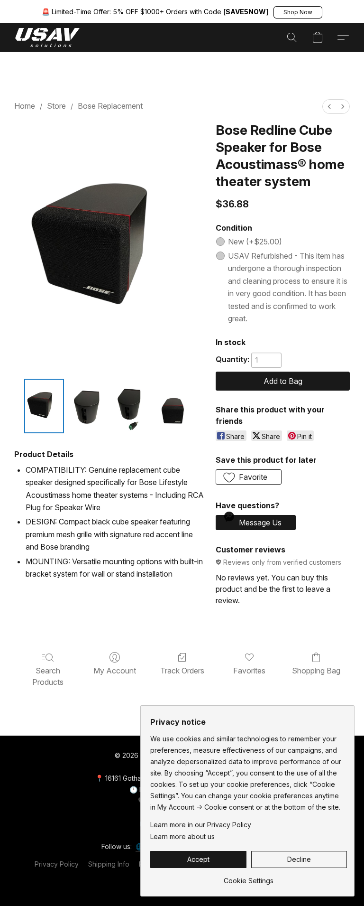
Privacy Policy (57, 864)
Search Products (48, 676)
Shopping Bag (316, 670)
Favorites (249, 670)
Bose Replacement (110, 106)
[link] (248, 877)
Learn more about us (182, 836)
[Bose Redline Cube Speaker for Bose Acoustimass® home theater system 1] (88, 406)
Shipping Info (108, 864)
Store (56, 106)
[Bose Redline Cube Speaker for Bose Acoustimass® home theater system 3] (174, 406)
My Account (114, 670)
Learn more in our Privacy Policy (200, 825)
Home (24, 106)
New (255, 241)
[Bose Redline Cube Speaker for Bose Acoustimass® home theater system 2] (131, 406)
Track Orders (182, 670)
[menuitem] (329, 106)
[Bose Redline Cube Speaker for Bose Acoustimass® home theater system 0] (44, 406)
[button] (297, 12)
